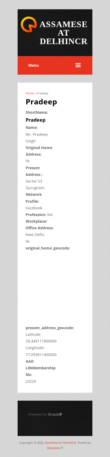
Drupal (55, 414)
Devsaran (55, 448)
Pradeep (35, 120)
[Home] (28, 31)
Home (30, 93)
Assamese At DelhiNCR (60, 443)
